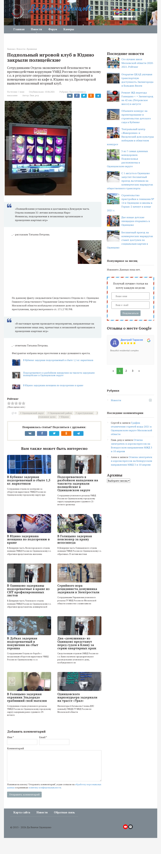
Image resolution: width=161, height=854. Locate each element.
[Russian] (117, 13)
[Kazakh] (136, 9)
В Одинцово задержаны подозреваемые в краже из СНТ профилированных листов (28, 590)
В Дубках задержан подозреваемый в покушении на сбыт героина (22, 643)
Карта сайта (21, 812)
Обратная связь (64, 812)
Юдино (65, 416)
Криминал (32, 49)
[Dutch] (123, 9)
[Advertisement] (56, 288)
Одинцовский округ (33, 413)
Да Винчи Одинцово (59, 7)
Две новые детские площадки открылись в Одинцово (135, 221)
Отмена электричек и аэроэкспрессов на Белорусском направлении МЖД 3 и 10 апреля (131, 460)
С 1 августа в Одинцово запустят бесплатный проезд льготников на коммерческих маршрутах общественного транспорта (130, 180)
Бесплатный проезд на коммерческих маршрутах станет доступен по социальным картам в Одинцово (130, 240)
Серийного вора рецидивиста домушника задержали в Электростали (78, 589)
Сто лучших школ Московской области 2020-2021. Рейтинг (137, 62)
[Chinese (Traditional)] (120, 9)
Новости (36, 29)
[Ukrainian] (120, 13)
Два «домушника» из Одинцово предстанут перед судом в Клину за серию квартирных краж (76, 643)
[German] (133, 9)
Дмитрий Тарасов (132, 340)
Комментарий (15, 748)
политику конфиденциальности (45, 787)
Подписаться (130, 313)
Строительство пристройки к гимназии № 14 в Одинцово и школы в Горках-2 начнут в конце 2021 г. (130, 203)
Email (43, 737)
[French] (129, 9)
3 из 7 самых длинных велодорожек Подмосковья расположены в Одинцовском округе (127, 158)
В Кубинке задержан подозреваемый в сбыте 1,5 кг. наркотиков (58, 360)
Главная (19, 29)
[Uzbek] (123, 13)
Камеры (68, 29)
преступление (85, 413)
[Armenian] (114, 9)
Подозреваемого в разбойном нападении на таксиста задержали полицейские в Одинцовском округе (59, 374)
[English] (126, 9)
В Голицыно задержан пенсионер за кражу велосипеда (74, 539)
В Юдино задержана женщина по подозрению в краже (53, 385)
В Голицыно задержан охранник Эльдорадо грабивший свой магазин (27, 697)
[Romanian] (114, 13)
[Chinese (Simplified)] (117, 9)
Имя (10, 737)
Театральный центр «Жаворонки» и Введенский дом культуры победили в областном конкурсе (130, 136)
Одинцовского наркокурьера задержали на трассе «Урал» (77, 697)
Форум (52, 29)
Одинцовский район (61, 413)
